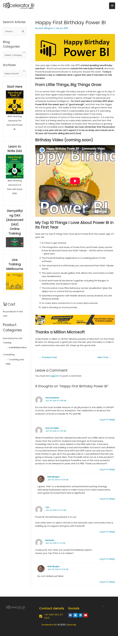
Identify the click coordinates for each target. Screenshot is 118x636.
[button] (103, 606)
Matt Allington (53, 477)
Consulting (8, 354)
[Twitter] (75, 615)
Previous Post (48, 357)
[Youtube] (85, 615)
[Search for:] (14, 31)
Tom (47, 507)
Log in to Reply (107, 419)
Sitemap (71, 624)
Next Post (104, 357)
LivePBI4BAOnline (17, 347)
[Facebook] (70, 615)
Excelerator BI (49, 624)
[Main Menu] (112, 5)
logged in (54, 375)
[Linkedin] (80, 615)
